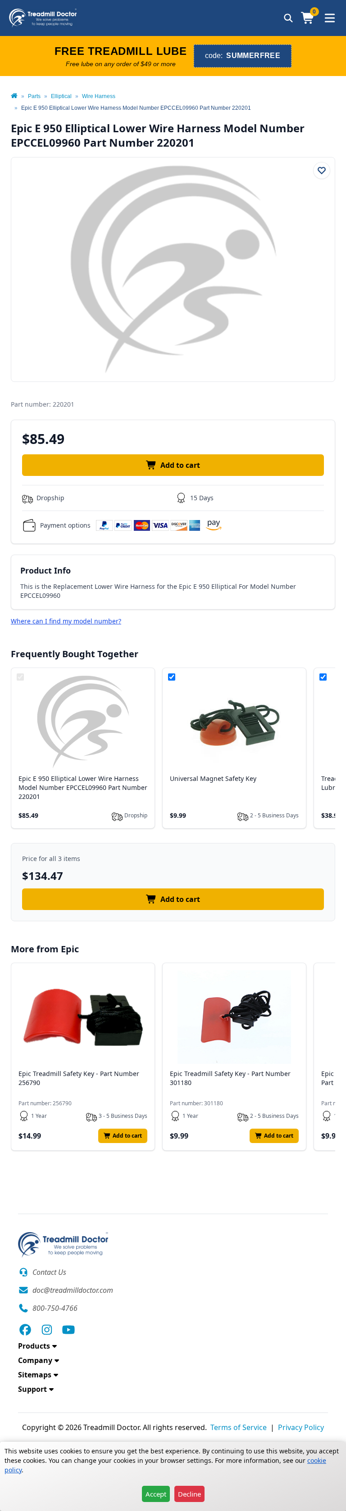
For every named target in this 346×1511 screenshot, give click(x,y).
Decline (189, 1493)
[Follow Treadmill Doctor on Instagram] (47, 1330)
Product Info (45, 570)
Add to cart (180, 465)
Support (32, 1389)
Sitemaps (34, 1375)
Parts (34, 96)
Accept (156, 1493)
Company (35, 1360)
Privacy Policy (301, 1427)
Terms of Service (238, 1427)
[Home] (14, 96)
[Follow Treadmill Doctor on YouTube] (68, 1330)
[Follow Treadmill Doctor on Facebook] (25, 1330)
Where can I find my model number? (66, 621)
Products (34, 1346)
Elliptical (61, 96)
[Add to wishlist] (322, 170)
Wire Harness (98, 96)
